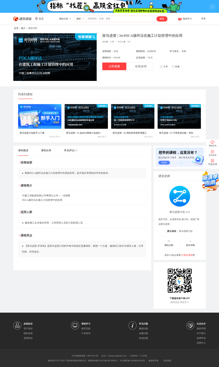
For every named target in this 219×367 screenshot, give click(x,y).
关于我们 (201, 333)
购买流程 (85, 328)
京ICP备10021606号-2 (109, 360)
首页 (16, 28)
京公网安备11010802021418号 (132, 360)
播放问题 (143, 328)
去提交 (164, 163)
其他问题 (143, 338)
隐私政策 (28, 333)
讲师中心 (201, 343)
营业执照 (167, 360)
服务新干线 (153, 360)
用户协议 (28, 328)
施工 (23, 28)
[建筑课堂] (22, 20)
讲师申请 (201, 338)
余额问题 (143, 333)
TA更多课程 (187, 255)
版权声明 (201, 328)
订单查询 (85, 333)
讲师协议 (28, 338)
